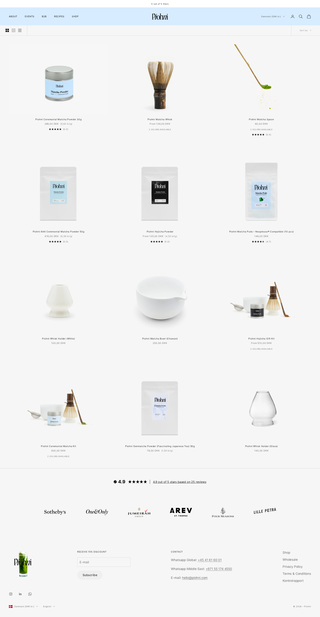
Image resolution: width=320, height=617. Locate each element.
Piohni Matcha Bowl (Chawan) (160, 338)
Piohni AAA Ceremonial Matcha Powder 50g (58, 231)
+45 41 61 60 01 (209, 560)
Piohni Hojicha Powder (160, 231)
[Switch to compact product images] (19, 30)
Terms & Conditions (297, 574)
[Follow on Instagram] (11, 594)
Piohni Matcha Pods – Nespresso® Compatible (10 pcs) (261, 231)
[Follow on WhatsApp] (30, 594)
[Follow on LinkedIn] (20, 594)
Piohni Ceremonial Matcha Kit (58, 446)
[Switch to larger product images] (7, 30)
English (47, 606)
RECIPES (59, 16)
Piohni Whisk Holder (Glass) (261, 446)
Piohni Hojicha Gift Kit (261, 338)
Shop (286, 552)
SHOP (75, 16)
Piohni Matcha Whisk (160, 119)
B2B (44, 16)
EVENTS (29, 16)
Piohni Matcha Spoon (261, 119)
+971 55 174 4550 (219, 569)
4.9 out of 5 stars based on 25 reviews (179, 482)
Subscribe (90, 575)
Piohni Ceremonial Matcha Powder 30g (58, 119)
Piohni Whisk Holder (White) (58, 338)
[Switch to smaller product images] (13, 30)
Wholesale (290, 559)
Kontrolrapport (293, 581)
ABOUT (13, 16)
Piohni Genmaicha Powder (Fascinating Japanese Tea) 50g (160, 446)
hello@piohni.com (195, 578)
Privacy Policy (293, 566)
